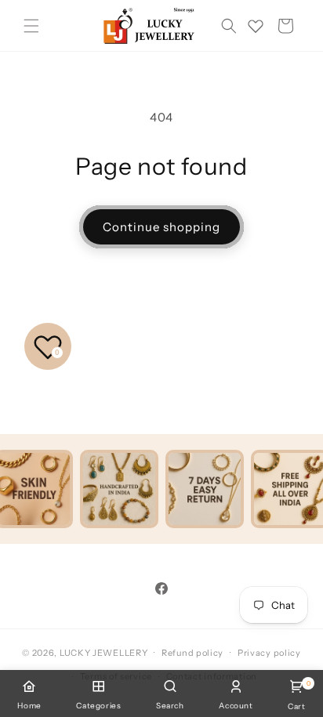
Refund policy (192, 652)
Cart (296, 695)
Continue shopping (161, 226)
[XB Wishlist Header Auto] (255, 26)
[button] (31, 26)
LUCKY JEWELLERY (104, 651)
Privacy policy (269, 652)
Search (170, 706)
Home (29, 706)
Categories (98, 706)
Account (235, 706)
